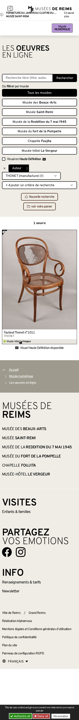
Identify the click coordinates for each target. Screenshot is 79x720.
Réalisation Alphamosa (17, 621)
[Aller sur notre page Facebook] (7, 552)
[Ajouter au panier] (74, 233)
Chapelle (39, 141)
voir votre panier (41, 207)
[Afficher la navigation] (10, 9)
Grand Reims (37, 613)
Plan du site (9, 645)
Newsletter (10, 591)
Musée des (39, 103)
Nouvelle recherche (41, 197)
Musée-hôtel (39, 151)
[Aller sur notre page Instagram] (21, 552)
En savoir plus (69, 15)
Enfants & (16, 512)
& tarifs (21, 582)
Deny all (42, 716)
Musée (62, 28)
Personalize (60, 716)
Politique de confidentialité (19, 637)
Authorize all (21, 716)
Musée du (39, 131)
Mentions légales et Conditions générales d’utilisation (36, 629)
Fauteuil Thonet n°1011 (19, 332)
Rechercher (64, 78)
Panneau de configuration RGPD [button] (23, 654)
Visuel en (24, 159)
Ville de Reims (11, 613)
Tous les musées (39, 93)
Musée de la (39, 122)
